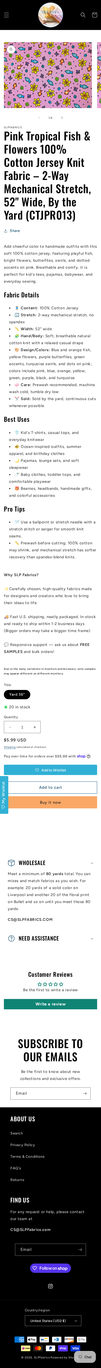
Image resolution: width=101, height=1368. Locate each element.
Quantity (11, 717)
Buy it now (50, 802)
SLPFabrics (42, 1357)
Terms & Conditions (27, 1156)
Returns (17, 1180)
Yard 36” (17, 694)
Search (16, 1133)
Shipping (10, 747)
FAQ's (15, 1168)
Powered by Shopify (65, 1357)
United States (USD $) (48, 1321)
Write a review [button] (50, 1004)
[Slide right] (62, 117)
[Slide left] (39, 117)
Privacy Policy (22, 1145)
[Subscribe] (84, 1093)
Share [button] (15, 231)
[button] (6, 15)
